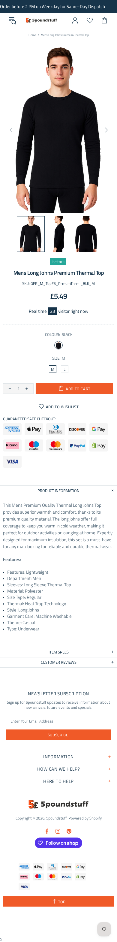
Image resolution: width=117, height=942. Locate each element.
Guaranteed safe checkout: (29, 418)
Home (32, 35)
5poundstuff (41, 20)
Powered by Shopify (85, 818)
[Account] (75, 20)
